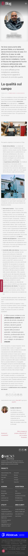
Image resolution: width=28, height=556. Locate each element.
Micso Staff (14, 33)
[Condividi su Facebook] (9, 395)
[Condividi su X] (12, 395)
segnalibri (14, 402)
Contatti (23, 549)
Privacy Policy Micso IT (14, 551)
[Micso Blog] (6, 3)
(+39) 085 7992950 (15, 549)
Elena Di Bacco (20, 93)
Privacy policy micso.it (10, 552)
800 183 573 (12, 547)
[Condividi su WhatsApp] (7, 395)
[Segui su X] (22, 450)
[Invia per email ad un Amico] (15, 395)
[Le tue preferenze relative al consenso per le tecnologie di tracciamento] (1, 285)
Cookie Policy (20, 552)
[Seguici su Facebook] (20, 450)
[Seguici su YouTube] (25, 450)
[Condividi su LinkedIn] (18, 395)
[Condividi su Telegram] (21, 395)
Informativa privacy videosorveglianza (14, 553)
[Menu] (26, 3)
